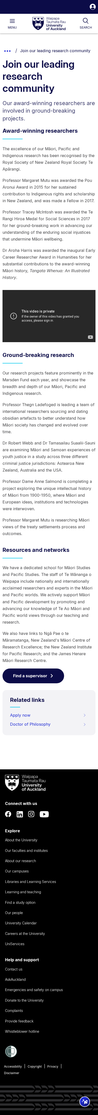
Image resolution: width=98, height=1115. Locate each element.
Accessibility (13, 1066)
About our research (20, 861)
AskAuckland (15, 979)
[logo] (49, 24)
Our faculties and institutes (26, 850)
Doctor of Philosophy (30, 724)
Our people (14, 913)
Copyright (35, 1066)
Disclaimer (11, 1073)
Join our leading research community (55, 50)
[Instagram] (31, 814)
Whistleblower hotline (22, 1031)
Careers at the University (25, 933)
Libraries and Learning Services (30, 881)
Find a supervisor (30, 675)
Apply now (20, 715)
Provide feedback (19, 1021)
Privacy (52, 1066)
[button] (93, 7)
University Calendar (21, 923)
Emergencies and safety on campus (34, 990)
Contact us (13, 969)
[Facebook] (8, 814)
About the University (21, 840)
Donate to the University (24, 1000)
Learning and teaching (23, 892)
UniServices (14, 944)
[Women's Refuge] (11, 1056)
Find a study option (20, 902)
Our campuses (17, 871)
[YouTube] (44, 814)
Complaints (14, 1010)
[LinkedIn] (20, 814)
